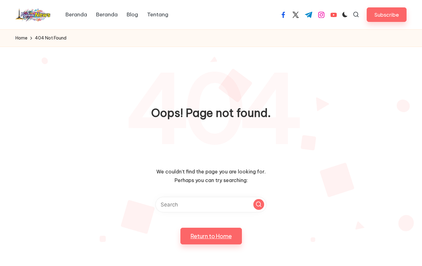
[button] (387, 14)
